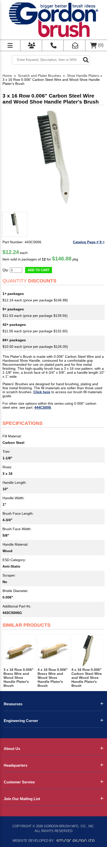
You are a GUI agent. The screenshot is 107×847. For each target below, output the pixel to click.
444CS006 (42, 407)
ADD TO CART (39, 270)
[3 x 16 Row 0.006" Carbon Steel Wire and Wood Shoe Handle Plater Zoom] (53, 159)
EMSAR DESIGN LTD (75, 840)
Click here (41, 392)
